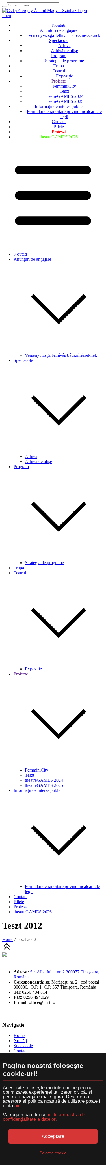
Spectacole (58, 40)
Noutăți (58, 25)
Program (58, 55)
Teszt (64, 91)
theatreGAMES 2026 (59, 136)
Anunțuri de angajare (58, 30)
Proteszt (59, 131)
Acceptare (53, 1136)
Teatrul (59, 70)
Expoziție (64, 76)
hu (4, 15)
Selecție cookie (53, 1153)
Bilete (58, 126)
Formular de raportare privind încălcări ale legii (64, 114)
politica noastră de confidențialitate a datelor (44, 1117)
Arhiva (64, 45)
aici (18, 1105)
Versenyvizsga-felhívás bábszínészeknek (64, 35)
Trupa (58, 65)
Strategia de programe (64, 60)
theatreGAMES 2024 (64, 96)
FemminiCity (64, 86)
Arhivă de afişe (64, 50)
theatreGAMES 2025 (64, 101)
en (9, 15)
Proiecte (58, 81)
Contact (59, 121)
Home (7, 939)
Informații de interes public (59, 106)
